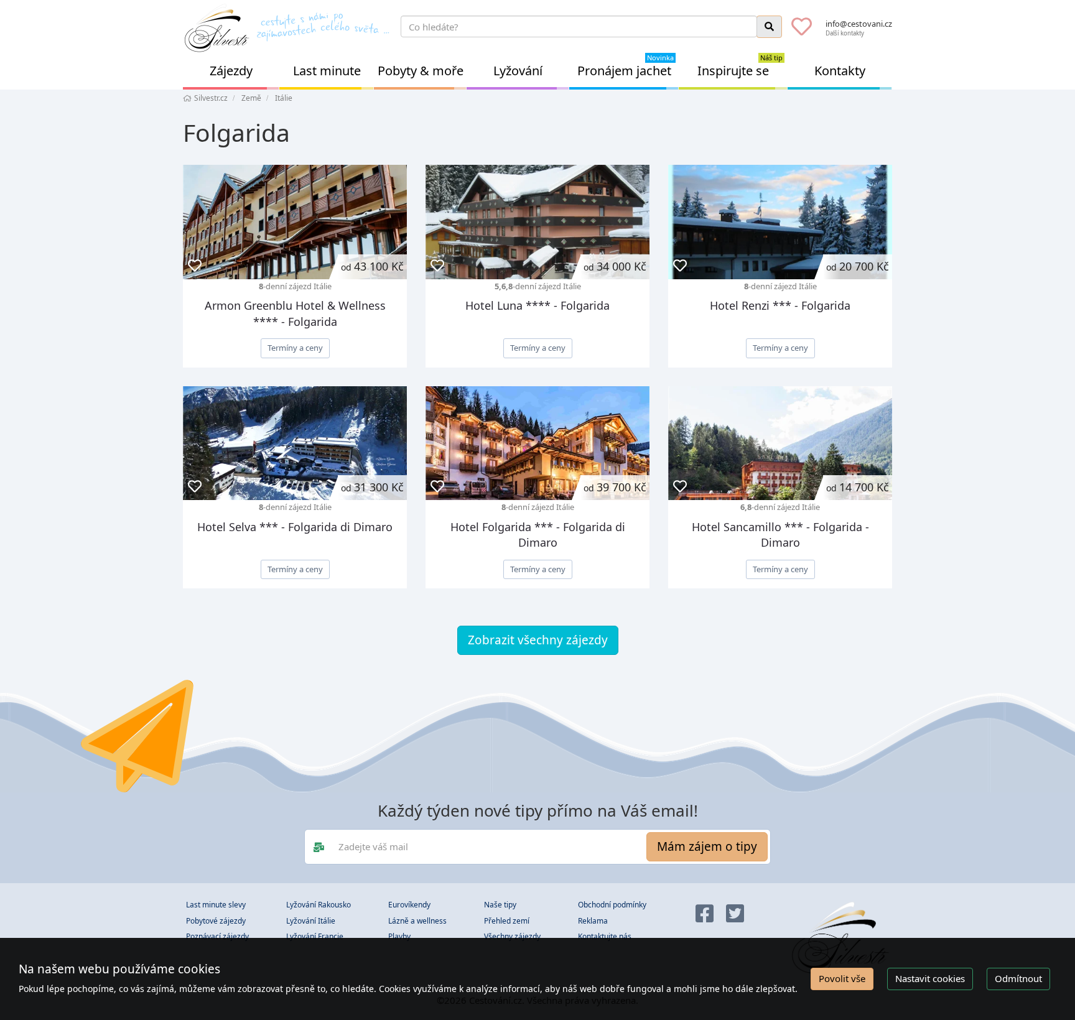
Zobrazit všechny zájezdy (538, 640)
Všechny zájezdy (512, 936)
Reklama (593, 921)
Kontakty (839, 70)
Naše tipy (500, 904)
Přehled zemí (506, 921)
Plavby (399, 936)
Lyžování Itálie (310, 921)
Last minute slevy (216, 904)
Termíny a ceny (295, 347)
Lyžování (517, 70)
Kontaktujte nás (604, 936)
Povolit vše (842, 978)
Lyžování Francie (314, 936)
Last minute (327, 70)
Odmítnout (1018, 978)
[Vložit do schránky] (195, 266)
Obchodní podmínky (612, 904)
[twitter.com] (735, 914)
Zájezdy (231, 70)
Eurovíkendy (409, 904)
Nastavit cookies (930, 978)
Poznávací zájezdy (217, 936)
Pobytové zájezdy (216, 921)
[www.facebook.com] (705, 914)
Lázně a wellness (417, 921)
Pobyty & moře (420, 70)
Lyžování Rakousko (318, 904)
